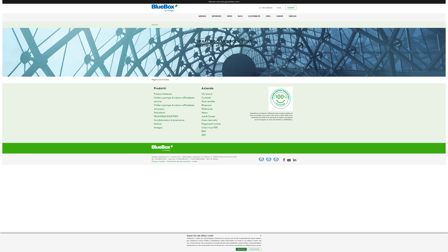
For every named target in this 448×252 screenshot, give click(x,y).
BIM (204, 131)
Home (154, 25)
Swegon (292, 16)
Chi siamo (207, 94)
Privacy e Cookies (158, 161)
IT (277, 8)
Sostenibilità (254, 16)
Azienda (202, 16)
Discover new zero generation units (224, 2)
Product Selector (163, 94)
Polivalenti (159, 113)
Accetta (241, 249)
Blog (240, 16)
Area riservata (267, 8)
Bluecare (206, 105)
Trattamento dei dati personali (178, 161)
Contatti (290, 8)
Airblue (158, 124)
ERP (204, 135)
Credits (194, 161)
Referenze (216, 16)
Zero (268, 16)
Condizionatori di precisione (169, 120)
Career (279, 16)
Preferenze (254, 249)
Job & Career (208, 116)
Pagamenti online (211, 124)
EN (280, 8)
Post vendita (208, 101)
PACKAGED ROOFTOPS (166, 116)
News (229, 16)
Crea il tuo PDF (210, 128)
